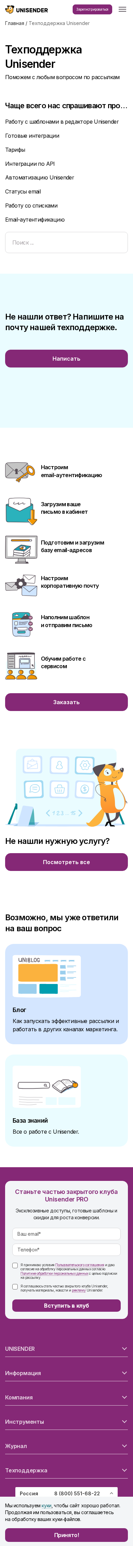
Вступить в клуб (66, 1305)
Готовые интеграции (32, 135)
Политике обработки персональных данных (54, 1273)
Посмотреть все (66, 862)
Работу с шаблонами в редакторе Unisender (62, 121)
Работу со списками (31, 205)
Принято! (66, 1535)
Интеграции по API (30, 163)
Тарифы (15, 149)
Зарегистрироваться (92, 9)
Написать (66, 358)
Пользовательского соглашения (79, 1265)
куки (46, 1505)
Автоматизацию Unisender (39, 177)
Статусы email (23, 191)
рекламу (79, 1290)
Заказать (66, 702)
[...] (122, 9)
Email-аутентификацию (34, 219)
